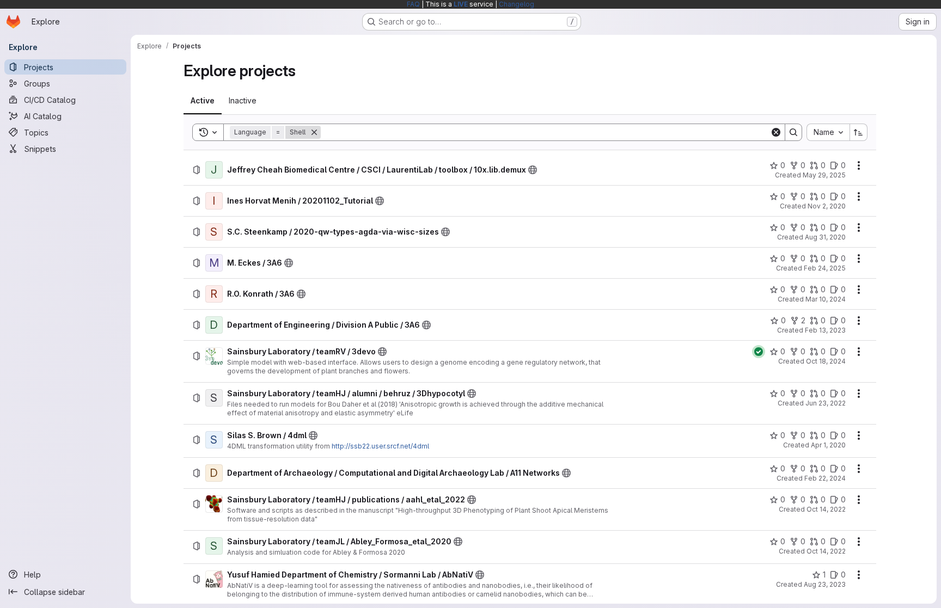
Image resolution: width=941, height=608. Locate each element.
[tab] (203, 100)
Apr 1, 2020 (828, 445)
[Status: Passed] (758, 351)
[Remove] (314, 132)
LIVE (461, 4)
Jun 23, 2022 (825, 403)
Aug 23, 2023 (825, 584)
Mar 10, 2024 (825, 299)
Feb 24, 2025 (825, 268)
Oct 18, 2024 (826, 361)
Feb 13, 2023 (825, 330)
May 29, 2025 (824, 175)
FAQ (413, 4)
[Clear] (776, 132)
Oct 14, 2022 (826, 509)
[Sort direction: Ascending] (858, 132)
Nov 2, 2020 (827, 206)
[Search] (793, 132)
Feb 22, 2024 (825, 478)
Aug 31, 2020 (825, 237)
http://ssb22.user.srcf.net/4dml (380, 446)
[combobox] (828, 132)
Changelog (516, 4)
